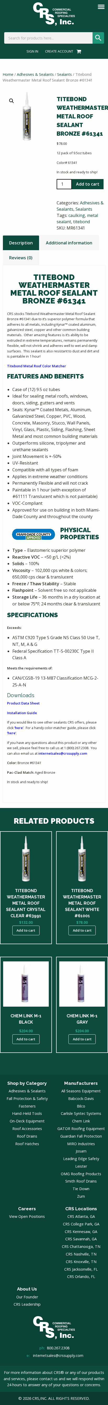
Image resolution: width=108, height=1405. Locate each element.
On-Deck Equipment (27, 1121)
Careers (27, 1208)
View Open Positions (27, 1216)
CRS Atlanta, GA (81, 1216)
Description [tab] (21, 243)
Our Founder (27, 1296)
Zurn (81, 1196)
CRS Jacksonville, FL (81, 1269)
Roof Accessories (27, 1128)
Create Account (59, 51)
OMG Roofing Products (81, 1173)
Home (8, 74)
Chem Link (81, 1121)
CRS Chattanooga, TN (81, 1246)
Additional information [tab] (69, 243)
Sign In (32, 51)
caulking (76, 215)
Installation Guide (22, 712)
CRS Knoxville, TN (81, 1261)
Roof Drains (27, 1136)
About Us (27, 1289)
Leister (81, 1166)
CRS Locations (81, 1208)
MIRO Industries (81, 1143)
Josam (81, 1151)
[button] (11, 101)
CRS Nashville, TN (81, 1254)
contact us (48, 1378)
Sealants (64, 74)
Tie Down (81, 1188)
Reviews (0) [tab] (21, 258)
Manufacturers (81, 1083)
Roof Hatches (27, 1143)
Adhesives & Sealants (35, 74)
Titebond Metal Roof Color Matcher (36, 366)
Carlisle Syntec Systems (81, 1113)
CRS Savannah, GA (81, 1238)
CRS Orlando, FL (81, 1276)
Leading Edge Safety (81, 1158)
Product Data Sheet (23, 703)
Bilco (81, 1106)
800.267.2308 (58, 1347)
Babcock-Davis (81, 1098)
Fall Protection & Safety (27, 1098)
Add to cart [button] (26, 930)
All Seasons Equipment (81, 1090)
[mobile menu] (101, 6)
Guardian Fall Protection (81, 1136)
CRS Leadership (27, 1304)
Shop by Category (27, 1083)
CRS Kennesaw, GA (81, 1231)
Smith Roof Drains (81, 1181)
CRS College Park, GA (81, 1224)
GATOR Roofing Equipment (81, 1128)
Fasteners (27, 1106)
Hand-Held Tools (27, 1113)
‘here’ (18, 727)
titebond (81, 222)
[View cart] (78, 51)
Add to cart (87, 184)
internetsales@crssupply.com (62, 753)
